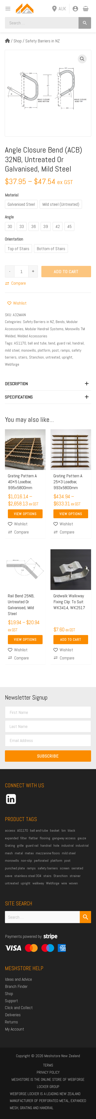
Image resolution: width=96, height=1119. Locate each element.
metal (19, 853)
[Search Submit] (85, 917)
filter (23, 838)
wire (64, 883)
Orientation (14, 239)
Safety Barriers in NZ (42, 41)
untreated (53, 357)
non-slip (26, 860)
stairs (22, 357)
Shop (18, 41)
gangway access (64, 838)
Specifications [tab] (19, 397)
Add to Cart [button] (70, 639)
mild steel (12, 350)
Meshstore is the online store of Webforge (48, 1079)
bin (64, 830)
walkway (38, 883)
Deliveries (13, 1014)
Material (11, 195)
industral (67, 845)
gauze (82, 838)
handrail (78, 343)
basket (55, 830)
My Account (14, 1029)
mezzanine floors (48, 853)
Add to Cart (66, 271)
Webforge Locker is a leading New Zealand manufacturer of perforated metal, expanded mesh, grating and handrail (48, 1101)
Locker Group (48, 1086)
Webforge (12, 364)
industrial (82, 845)
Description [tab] (16, 383)
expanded (11, 838)
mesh (9, 853)
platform (44, 350)
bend (51, 343)
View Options (25, 514)
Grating (10, 845)
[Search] (85, 23)
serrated (77, 868)
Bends (60, 321)
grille (20, 845)
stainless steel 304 (27, 876)
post (55, 350)
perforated (41, 860)
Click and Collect (19, 1007)
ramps (65, 350)
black (71, 830)
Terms (48, 1065)
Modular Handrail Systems (44, 328)
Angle (9, 217)
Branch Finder (16, 986)
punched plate (15, 868)
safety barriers (48, 868)
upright (67, 357)
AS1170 (20, 343)
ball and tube (37, 343)
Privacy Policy (48, 1072)
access (10, 830)
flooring (45, 838)
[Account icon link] (75, 9)
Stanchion (36, 357)
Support (11, 1000)
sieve (8, 876)
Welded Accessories (32, 336)
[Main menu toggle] (6, 8)
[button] (82, 58)
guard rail (64, 343)
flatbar (33, 838)
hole (56, 845)
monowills (28, 350)
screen (64, 868)
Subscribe (48, 756)
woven (73, 883)
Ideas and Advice (18, 979)
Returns (11, 1022)
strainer (75, 876)
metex (29, 853)
